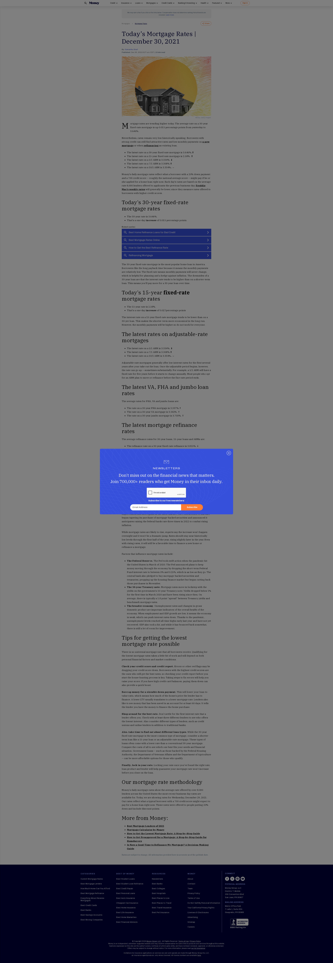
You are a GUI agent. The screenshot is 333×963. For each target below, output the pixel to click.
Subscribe (192, 507)
